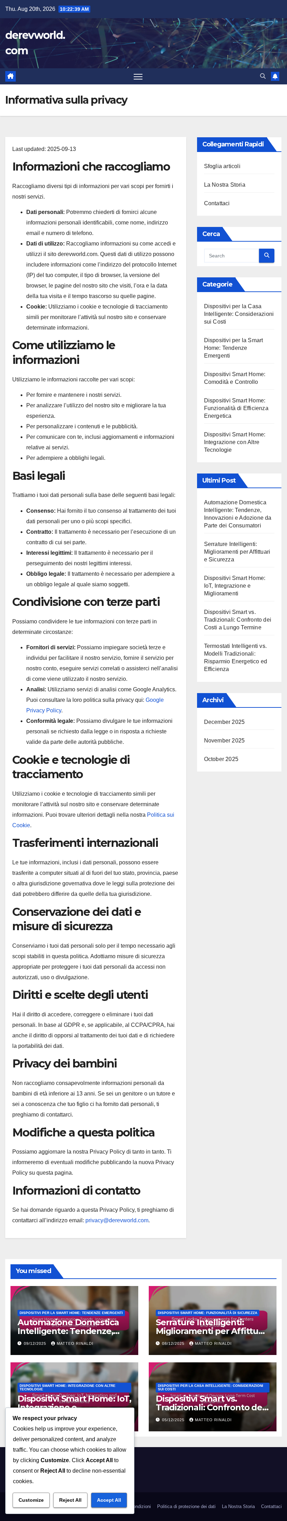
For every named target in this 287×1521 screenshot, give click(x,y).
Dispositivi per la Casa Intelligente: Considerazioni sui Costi (239, 314)
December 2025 (224, 722)
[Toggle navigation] (138, 76)
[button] (263, 76)
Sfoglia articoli (222, 166)
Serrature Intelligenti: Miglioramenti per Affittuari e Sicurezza (237, 551)
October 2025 (221, 759)
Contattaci (217, 203)
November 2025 (224, 741)
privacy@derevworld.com (116, 1220)
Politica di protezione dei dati (186, 1506)
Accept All (109, 1500)
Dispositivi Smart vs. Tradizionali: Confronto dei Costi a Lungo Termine (237, 619)
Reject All (70, 1500)
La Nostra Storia (224, 185)
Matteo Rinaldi (75, 1343)
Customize (31, 1500)
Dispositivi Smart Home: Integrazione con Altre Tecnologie (235, 442)
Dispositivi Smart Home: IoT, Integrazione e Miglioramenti (235, 585)
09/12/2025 (36, 1343)
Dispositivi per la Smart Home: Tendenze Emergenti (233, 348)
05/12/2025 (174, 1420)
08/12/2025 (174, 1343)
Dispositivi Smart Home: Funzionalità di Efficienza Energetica (236, 408)
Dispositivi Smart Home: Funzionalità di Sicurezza (207, 1313)
